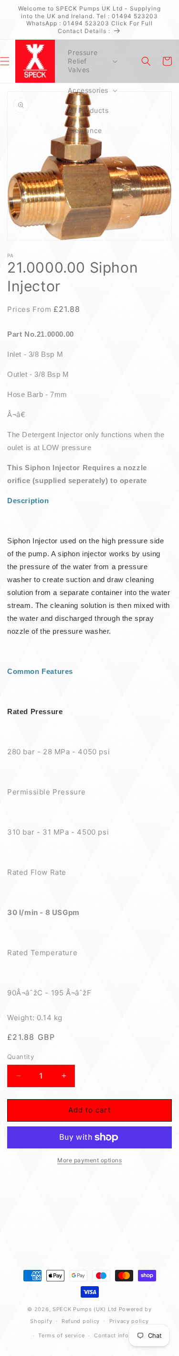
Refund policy (81, 1321)
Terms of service (61, 1335)
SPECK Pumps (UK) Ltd (85, 1309)
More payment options (89, 1160)
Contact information (122, 1335)
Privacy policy (129, 1321)
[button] (91, 61)
